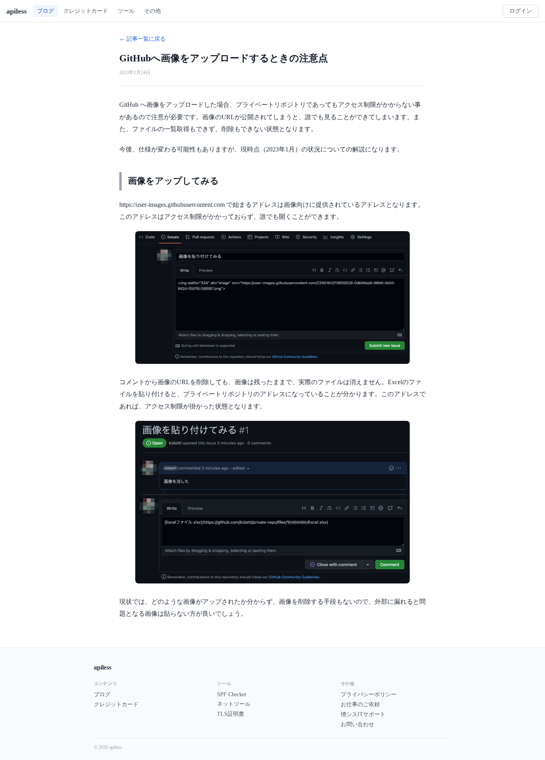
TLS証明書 (230, 714)
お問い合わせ (357, 724)
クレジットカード (116, 704)
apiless (16, 11)
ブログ (102, 694)
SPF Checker (232, 694)
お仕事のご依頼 (360, 704)
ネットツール (234, 704)
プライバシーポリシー (369, 694)
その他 (152, 11)
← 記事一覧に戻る (142, 39)
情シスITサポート (363, 714)
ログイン (520, 11)
